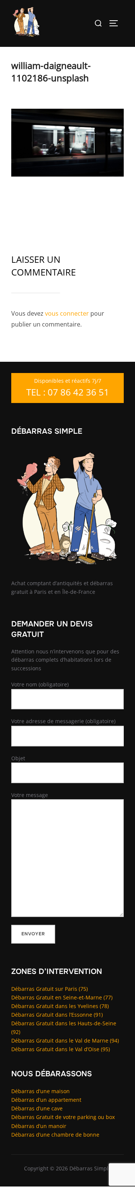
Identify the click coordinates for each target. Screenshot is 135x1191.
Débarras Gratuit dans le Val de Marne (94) (65, 1040)
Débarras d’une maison (40, 1091)
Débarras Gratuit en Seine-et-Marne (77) (61, 997)
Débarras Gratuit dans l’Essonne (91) (57, 1014)
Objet (18, 758)
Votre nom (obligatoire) (40, 684)
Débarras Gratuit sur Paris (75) (49, 988)
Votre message (29, 794)
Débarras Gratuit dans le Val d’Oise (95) (60, 1049)
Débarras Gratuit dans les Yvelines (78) (60, 1006)
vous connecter (67, 313)
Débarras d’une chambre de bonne (55, 1134)
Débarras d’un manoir (38, 1126)
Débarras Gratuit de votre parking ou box (63, 1117)
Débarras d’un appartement (46, 1099)
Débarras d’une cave (37, 1108)
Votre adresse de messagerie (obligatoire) (63, 721)
